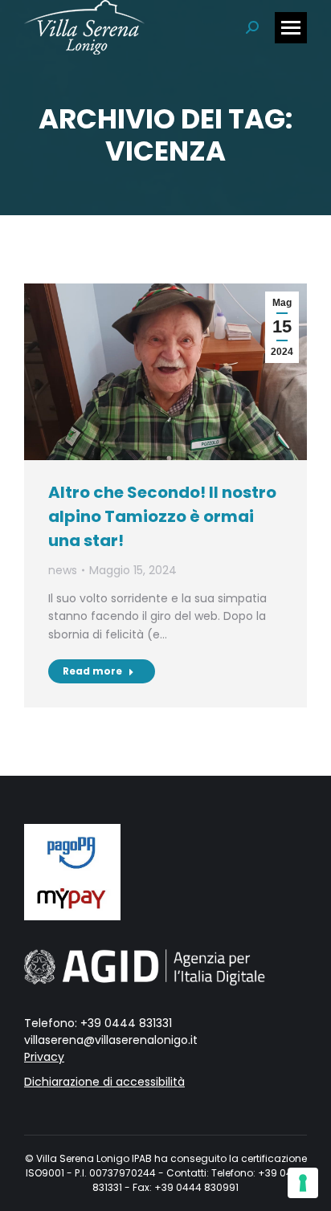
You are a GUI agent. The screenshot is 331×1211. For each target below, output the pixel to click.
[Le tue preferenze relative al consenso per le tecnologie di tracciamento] (303, 1183)
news (62, 570)
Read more (92, 671)
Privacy (44, 1057)
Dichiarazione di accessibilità (104, 1082)
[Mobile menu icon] (291, 27)
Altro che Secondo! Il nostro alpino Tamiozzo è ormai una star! (162, 516)
